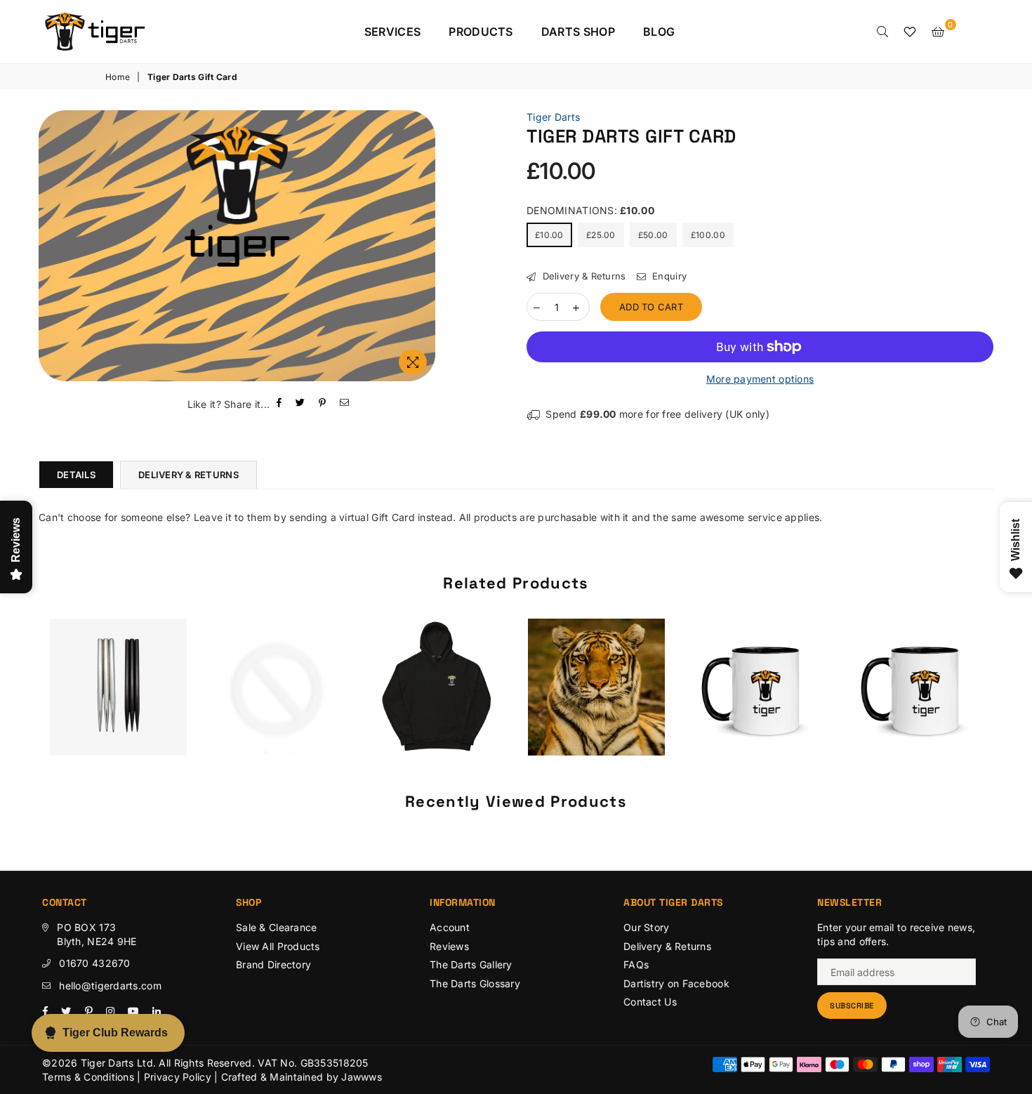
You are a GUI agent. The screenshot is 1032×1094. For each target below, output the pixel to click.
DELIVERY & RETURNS (188, 474)
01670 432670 (94, 963)
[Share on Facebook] (279, 404)
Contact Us (650, 1002)
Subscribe (852, 1005)
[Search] (882, 31)
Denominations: (590, 210)
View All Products (278, 946)
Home (117, 77)
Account (450, 927)
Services (392, 32)
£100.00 (708, 235)
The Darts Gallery (471, 964)
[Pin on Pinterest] (322, 404)
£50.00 (653, 235)
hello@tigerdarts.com (110, 985)
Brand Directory (273, 964)
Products (481, 32)
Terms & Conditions (88, 1077)
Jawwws (361, 1077)
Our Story (646, 927)
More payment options (760, 379)
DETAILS (76, 474)
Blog (659, 32)
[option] (237, 246)
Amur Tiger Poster (596, 669)
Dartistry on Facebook (676, 983)
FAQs (636, 964)
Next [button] (1009, 697)
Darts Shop (578, 32)
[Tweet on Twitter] (300, 404)
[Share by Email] (344, 404)
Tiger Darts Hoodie (437, 669)
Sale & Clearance (276, 927)
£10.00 (549, 235)
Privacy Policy (177, 1077)
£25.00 (601, 235)
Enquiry (668, 276)
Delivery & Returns (582, 276)
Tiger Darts (553, 117)
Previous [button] (23, 697)
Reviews (449, 946)
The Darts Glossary (475, 983)
